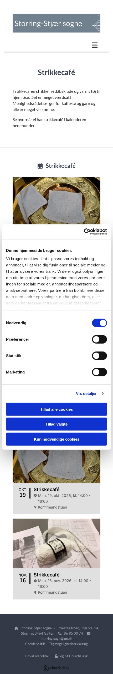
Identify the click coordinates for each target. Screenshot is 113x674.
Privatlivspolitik (37, 656)
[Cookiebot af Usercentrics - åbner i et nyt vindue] (84, 231)
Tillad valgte (56, 424)
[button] (56, 44)
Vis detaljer (86, 393)
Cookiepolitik (35, 644)
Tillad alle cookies (56, 409)
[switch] (99, 339)
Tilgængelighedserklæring (68, 644)
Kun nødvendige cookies (56, 439)
